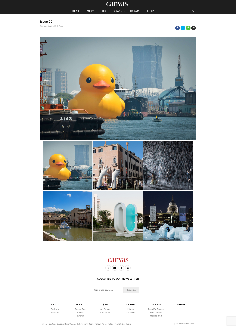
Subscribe (131, 290)
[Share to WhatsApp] (188, 28)
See (104, 11)
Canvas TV (105, 312)
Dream (134, 11)
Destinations (156, 312)
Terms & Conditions (123, 324)
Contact (52, 324)
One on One (80, 309)
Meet (90, 11)
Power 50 (80, 316)
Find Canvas (70, 324)
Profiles (80, 312)
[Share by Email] (193, 28)
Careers (60, 324)
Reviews (55, 309)
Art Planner (105, 309)
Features (55, 312)
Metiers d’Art (156, 316)
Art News (130, 312)
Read (75, 11)
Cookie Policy (94, 324)
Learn (118, 11)
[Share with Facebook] (177, 28)
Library (130, 309)
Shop (150, 11)
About (44, 324)
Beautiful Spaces (156, 309)
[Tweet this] (183, 28)
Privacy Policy (107, 324)
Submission (82, 324)
